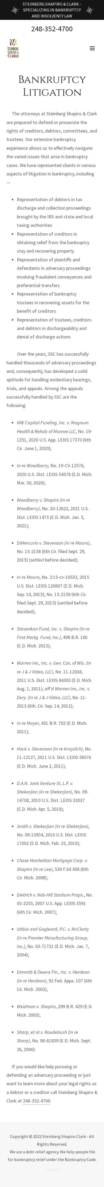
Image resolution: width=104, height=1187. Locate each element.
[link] (13, 48)
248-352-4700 (36, 1101)
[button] (92, 48)
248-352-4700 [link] (52, 28)
